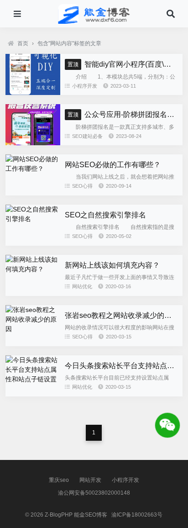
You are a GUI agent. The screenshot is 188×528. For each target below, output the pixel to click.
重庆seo (59, 480)
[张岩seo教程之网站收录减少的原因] (32, 329)
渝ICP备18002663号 (136, 515)
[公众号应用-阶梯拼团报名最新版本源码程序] (32, 143)
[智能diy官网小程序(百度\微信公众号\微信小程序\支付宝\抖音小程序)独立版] (32, 92)
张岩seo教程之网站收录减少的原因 (122, 315)
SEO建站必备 (87, 136)
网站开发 (90, 480)
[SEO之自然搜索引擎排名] (32, 218)
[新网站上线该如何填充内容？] (32, 269)
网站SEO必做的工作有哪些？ (113, 165)
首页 (22, 43)
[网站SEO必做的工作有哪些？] (32, 168)
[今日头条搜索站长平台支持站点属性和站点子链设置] (32, 379)
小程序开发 (84, 86)
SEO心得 (82, 186)
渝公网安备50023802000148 (94, 493)
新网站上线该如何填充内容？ (112, 265)
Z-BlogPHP (59, 515)
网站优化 (82, 286)
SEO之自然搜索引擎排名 (105, 215)
